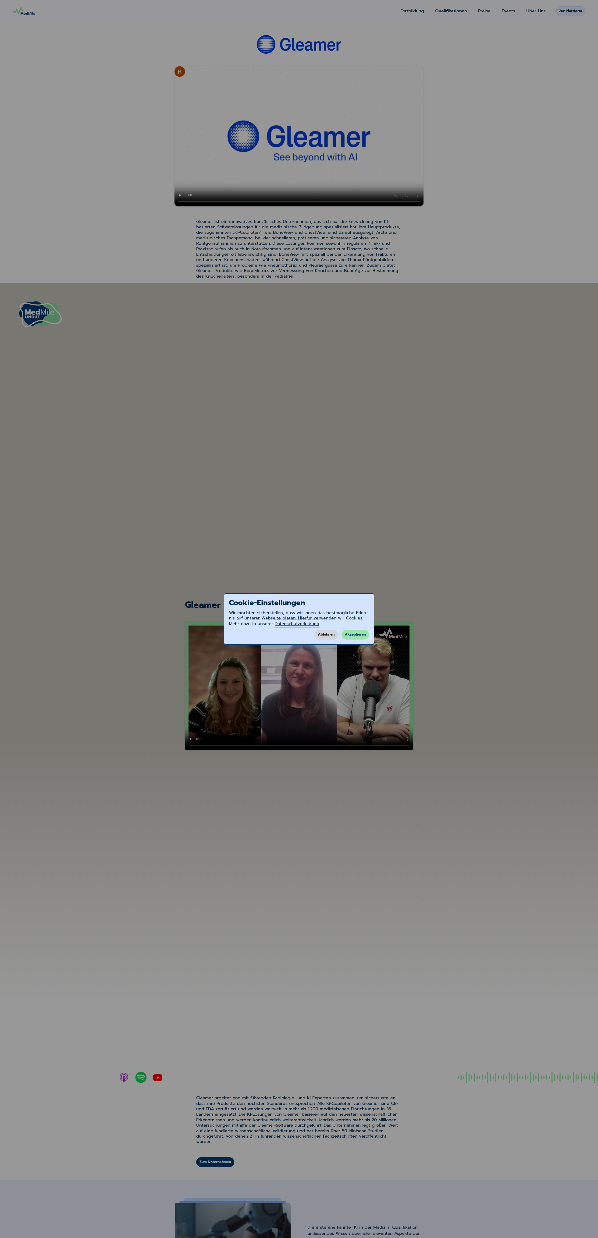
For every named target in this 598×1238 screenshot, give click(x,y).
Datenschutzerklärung (297, 623)
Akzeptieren (355, 634)
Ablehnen (326, 634)
